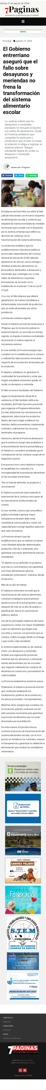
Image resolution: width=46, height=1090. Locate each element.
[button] (23, 21)
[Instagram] (20, 1070)
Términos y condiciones (11, 1038)
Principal (7, 41)
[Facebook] (25, 1070)
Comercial (7, 1030)
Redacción (7, 1022)
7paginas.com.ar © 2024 (23, 1075)
